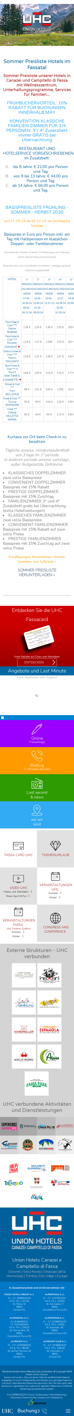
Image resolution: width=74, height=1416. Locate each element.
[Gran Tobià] (24, 988)
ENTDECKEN (34, 662)
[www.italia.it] (37, 1203)
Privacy (30, 1394)
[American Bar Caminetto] (24, 1015)
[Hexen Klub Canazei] (49, 988)
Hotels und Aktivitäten (16, 891)
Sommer (53, 893)
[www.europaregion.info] (60, 1189)
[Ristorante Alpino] (49, 1069)
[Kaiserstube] (49, 1015)
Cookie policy (42, 1394)
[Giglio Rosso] (24, 1069)
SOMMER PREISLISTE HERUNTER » (37, 573)
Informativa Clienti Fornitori (23, 1397)
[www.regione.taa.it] (37, 1189)
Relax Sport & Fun (16, 896)
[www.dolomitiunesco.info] (60, 1174)
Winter (53, 897)
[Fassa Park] (37, 1097)
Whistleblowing (58, 1394)
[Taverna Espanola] (49, 1043)
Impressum (44, 1397)
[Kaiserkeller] (24, 1043)
